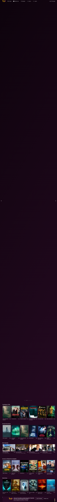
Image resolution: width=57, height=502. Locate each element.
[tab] (24, 400)
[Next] (56, 201)
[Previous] (1, 201)
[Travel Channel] (4, 1)
